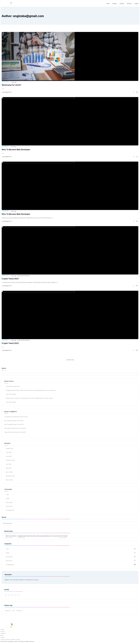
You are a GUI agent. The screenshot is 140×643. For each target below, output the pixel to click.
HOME (2, 629)
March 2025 (9, 472)
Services (122, 3)
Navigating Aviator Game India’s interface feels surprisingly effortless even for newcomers (31, 390)
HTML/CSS (19, 275)
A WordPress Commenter (11, 416)
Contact (136, 3)
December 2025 (10, 460)
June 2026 (9, 456)
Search (4, 368)
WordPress (27, 275)
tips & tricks (5, 81)
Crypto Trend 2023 (18, 420)
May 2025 (8, 468)
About (2, 635)
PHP (23, 275)
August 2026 (9, 448)
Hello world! (24, 416)
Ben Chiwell (7, 420)
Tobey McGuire (8, 428)
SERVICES (3, 633)
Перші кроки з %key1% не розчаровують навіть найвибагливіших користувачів (29, 398)
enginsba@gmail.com (7, 92)
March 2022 (9, 480)
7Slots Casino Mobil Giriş (13, 386)
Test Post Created (11, 394)
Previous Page (70, 359)
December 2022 (10, 476)
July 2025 (8, 464)
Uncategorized (10, 510)
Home (108, 3)
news (7, 494)
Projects (115, 3)
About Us (129, 3)
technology (5, 146)
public (7, 498)
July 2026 (8, 452)
